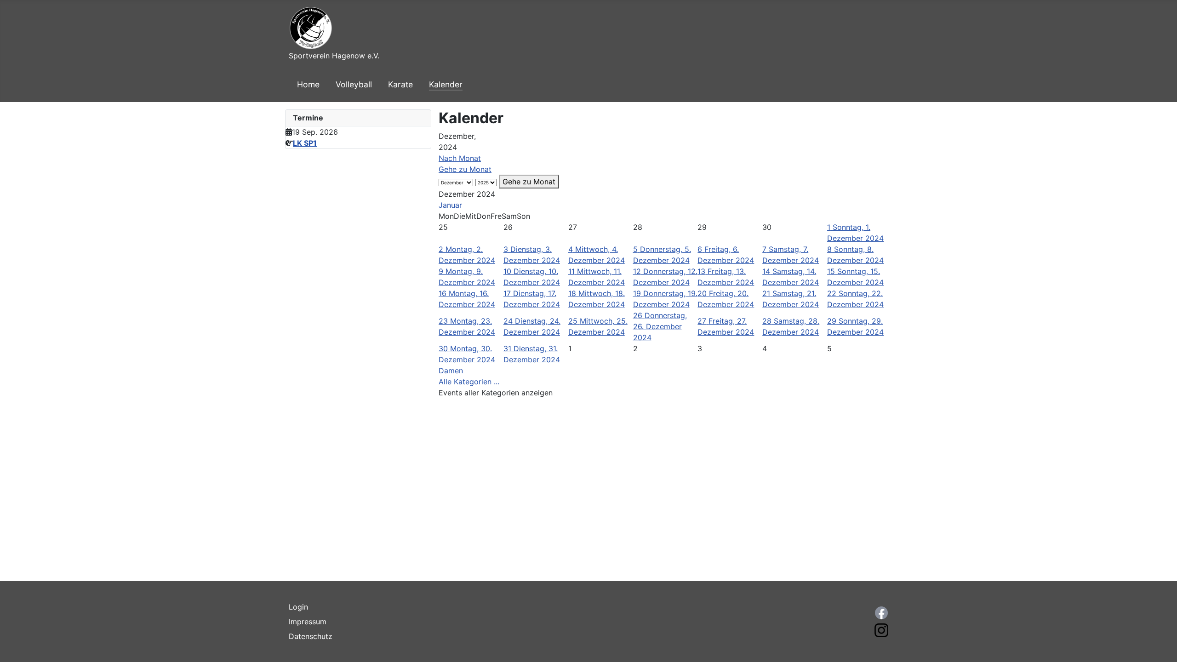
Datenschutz (310, 636)
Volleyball (354, 84)
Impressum (307, 621)
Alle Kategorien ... (469, 381)
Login (298, 606)
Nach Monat (460, 158)
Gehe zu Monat (465, 169)
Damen (451, 370)
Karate (400, 84)
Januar (450, 205)
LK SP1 (305, 143)
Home (308, 84)
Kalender (446, 84)
